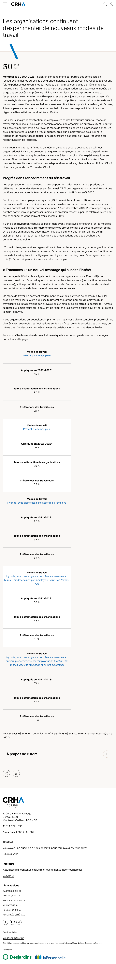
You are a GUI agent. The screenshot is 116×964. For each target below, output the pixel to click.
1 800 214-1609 (25, 832)
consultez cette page (15, 339)
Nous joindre (10, 854)
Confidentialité (10, 932)
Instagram (19, 922)
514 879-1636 (14, 826)
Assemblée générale (14, 914)
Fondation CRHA (12, 910)
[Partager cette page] (6, 773)
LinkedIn (12, 922)
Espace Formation (12, 900)
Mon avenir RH (10, 905)
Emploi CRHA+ (10, 895)
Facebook (5, 922)
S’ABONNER (8, 876)
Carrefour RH (10, 891)
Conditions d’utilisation (13, 938)
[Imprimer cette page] (16, 773)
